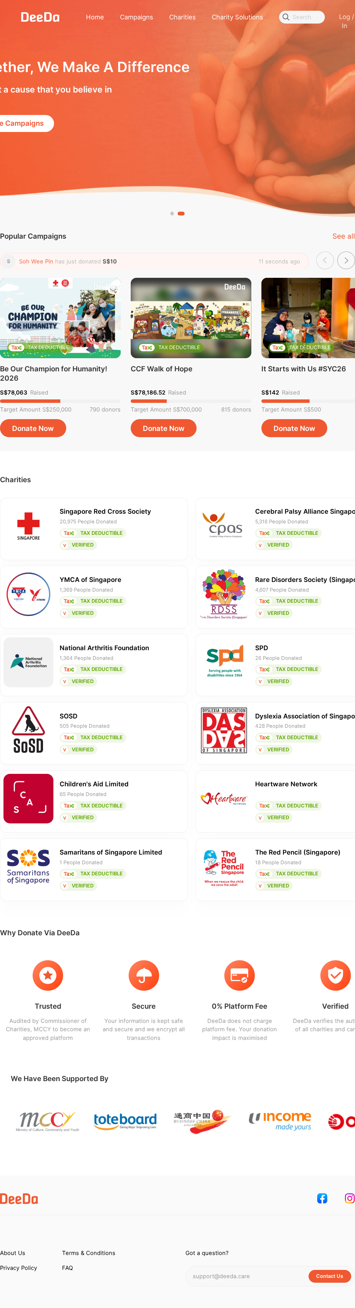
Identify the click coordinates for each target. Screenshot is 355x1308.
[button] (174, 213)
